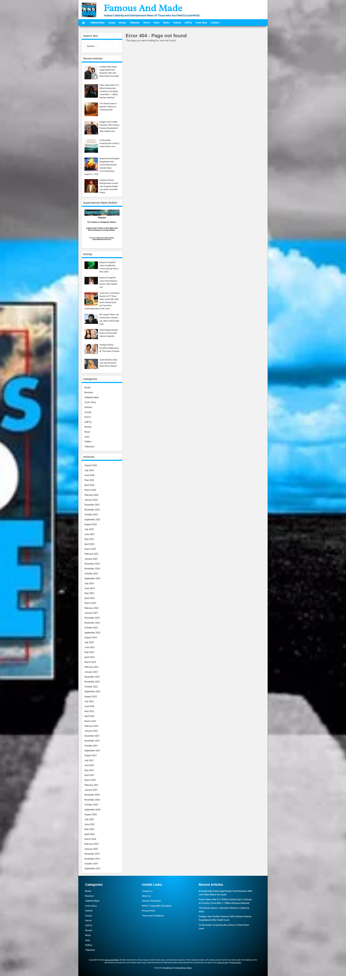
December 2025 (92, 504)
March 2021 (90, 780)
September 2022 (92, 691)
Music (157, 22)
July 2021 (89, 760)
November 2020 (92, 799)
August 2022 (90, 696)
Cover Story (201, 22)
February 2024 (91, 608)
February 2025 (91, 554)
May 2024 (89, 593)
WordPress (167, 968)
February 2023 (91, 667)
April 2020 (89, 834)
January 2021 (91, 790)
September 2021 (92, 750)
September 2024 (92, 578)
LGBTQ (188, 22)
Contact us (147, 891)
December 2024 (92, 563)
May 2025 (89, 539)
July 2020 (89, 819)
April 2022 (89, 716)
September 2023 (92, 632)
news (86, 436)
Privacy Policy (148, 910)
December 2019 (92, 854)
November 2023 (92, 622)
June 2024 (89, 588)
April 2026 (89, 485)
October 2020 (91, 804)
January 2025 (91, 559)
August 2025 (90, 524)
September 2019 (92, 868)
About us (146, 896)
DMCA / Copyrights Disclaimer (157, 906)
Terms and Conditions (153, 915)
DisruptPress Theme (184, 968)
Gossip (111, 22)
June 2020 (89, 824)
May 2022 (89, 711)
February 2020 (91, 844)
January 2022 (91, 731)
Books (166, 22)
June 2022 (89, 706)
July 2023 (89, 642)
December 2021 (92, 736)
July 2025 (89, 529)
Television (135, 22)
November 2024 (92, 568)
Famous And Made (143, 8)
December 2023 (92, 617)
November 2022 (92, 681)
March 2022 (90, 721)
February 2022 (91, 726)
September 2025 (92, 519)
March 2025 (90, 549)
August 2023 (90, 637)
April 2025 (89, 544)
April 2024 (89, 598)
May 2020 (89, 829)
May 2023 (89, 652)
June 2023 (89, 647)
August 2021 (90, 755)
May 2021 (89, 770)
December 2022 (92, 677)
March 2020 (90, 839)
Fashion (177, 22)
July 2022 (89, 701)
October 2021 (91, 745)
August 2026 (90, 465)
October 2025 (91, 514)
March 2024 (90, 603)
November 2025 (92, 509)
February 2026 (91, 495)
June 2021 (89, 765)
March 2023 (90, 662)
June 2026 (89, 475)
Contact (215, 22)
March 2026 (90, 490)
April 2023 (89, 657)
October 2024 (91, 573)
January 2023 (91, 672)
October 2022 (91, 686)
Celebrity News (97, 22)
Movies (122, 22)
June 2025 (89, 534)
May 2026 (89, 480)
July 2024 (89, 583)
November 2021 (92, 740)
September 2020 (92, 809)
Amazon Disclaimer (151, 901)
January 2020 (91, 849)
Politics (88, 441)
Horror (146, 22)
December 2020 (92, 794)
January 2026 (91, 500)
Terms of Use (222, 962)
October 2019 (91, 863)
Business (88, 392)
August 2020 (90, 814)
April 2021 (89, 775)
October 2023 (91, 627)
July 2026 (89, 470)
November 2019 (92, 859)
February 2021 (91, 785)
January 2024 (91, 613)
